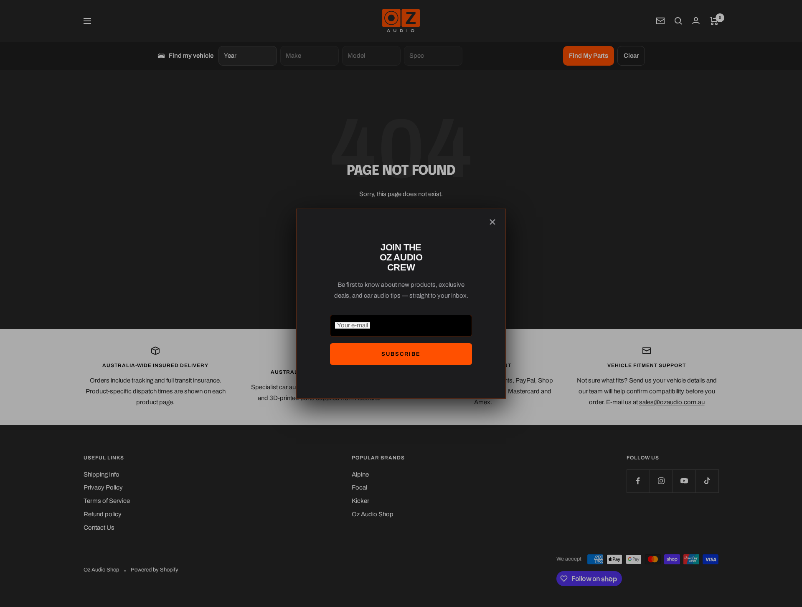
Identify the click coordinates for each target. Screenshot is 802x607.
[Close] (492, 222)
